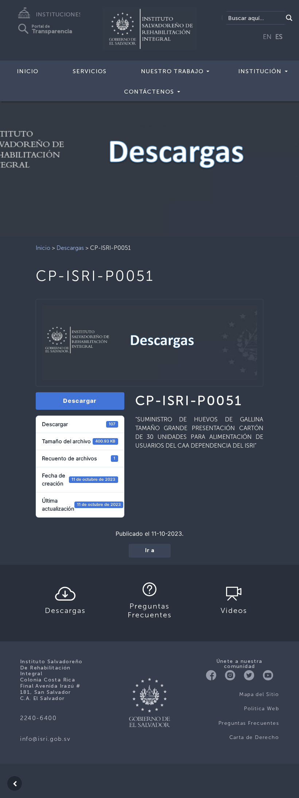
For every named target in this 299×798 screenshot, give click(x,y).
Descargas (70, 247)
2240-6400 (38, 718)
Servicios (89, 71)
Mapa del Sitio (259, 694)
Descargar (80, 400)
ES (279, 37)
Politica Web (261, 708)
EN (267, 37)
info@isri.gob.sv (45, 738)
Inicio (27, 71)
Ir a (149, 551)
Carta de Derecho (254, 737)
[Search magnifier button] (289, 18)
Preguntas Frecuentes (248, 723)
